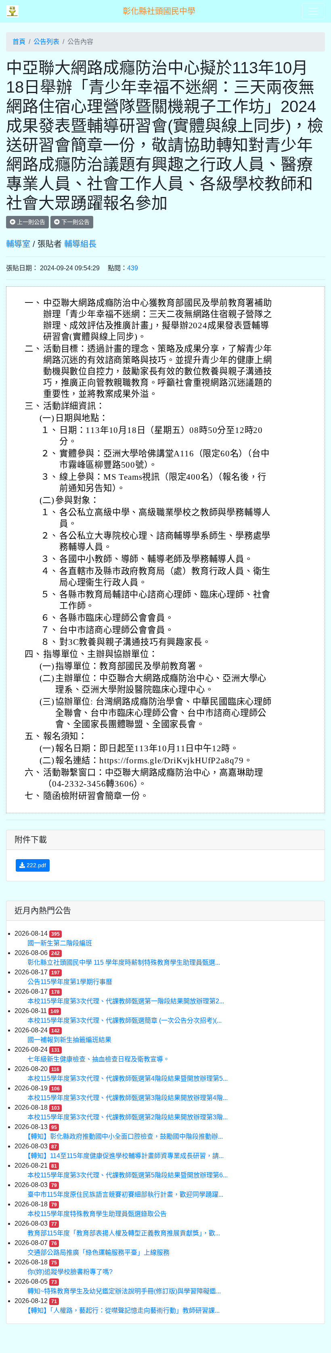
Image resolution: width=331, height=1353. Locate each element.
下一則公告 (75, 222)
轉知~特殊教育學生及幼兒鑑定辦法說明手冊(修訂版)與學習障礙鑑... (124, 1291)
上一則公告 (30, 222)
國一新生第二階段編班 (59, 943)
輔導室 (18, 244)
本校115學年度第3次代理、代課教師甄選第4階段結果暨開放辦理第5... (127, 1078)
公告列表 (46, 41)
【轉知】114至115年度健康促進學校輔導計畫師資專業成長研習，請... (125, 1155)
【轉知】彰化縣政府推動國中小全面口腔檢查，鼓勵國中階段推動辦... (125, 1136)
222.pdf (35, 865)
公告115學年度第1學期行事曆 (69, 981)
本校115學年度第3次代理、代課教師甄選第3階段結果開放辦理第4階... (127, 1097)
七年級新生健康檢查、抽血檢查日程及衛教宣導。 (98, 1059)
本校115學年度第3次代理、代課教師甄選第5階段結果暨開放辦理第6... (127, 1175)
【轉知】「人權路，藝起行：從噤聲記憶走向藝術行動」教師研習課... (123, 1310)
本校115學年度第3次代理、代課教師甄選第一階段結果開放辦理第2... (125, 1001)
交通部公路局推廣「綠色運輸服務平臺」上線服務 (98, 1252)
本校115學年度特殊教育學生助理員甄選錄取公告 (97, 1213)
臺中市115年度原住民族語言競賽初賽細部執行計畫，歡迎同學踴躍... (125, 1194)
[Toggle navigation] (313, 11)
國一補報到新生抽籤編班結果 (69, 1039)
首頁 (19, 41)
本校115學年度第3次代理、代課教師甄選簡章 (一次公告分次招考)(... (124, 1020)
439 (132, 268)
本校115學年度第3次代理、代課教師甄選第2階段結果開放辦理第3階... (127, 1117)
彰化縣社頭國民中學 (159, 11)
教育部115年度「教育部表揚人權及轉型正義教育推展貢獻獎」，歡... (123, 1233)
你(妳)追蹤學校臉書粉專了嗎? (70, 1271)
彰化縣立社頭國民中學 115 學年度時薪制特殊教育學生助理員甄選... (123, 962)
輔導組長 (80, 244)
